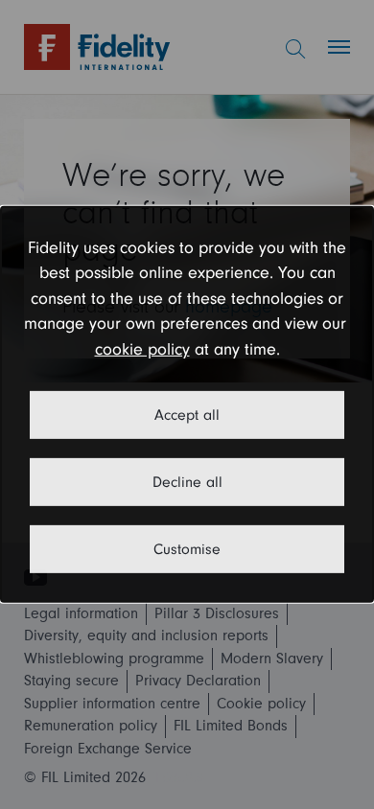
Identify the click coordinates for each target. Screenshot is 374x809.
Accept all (187, 415)
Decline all (187, 482)
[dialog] (187, 404)
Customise (187, 549)
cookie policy (142, 349)
